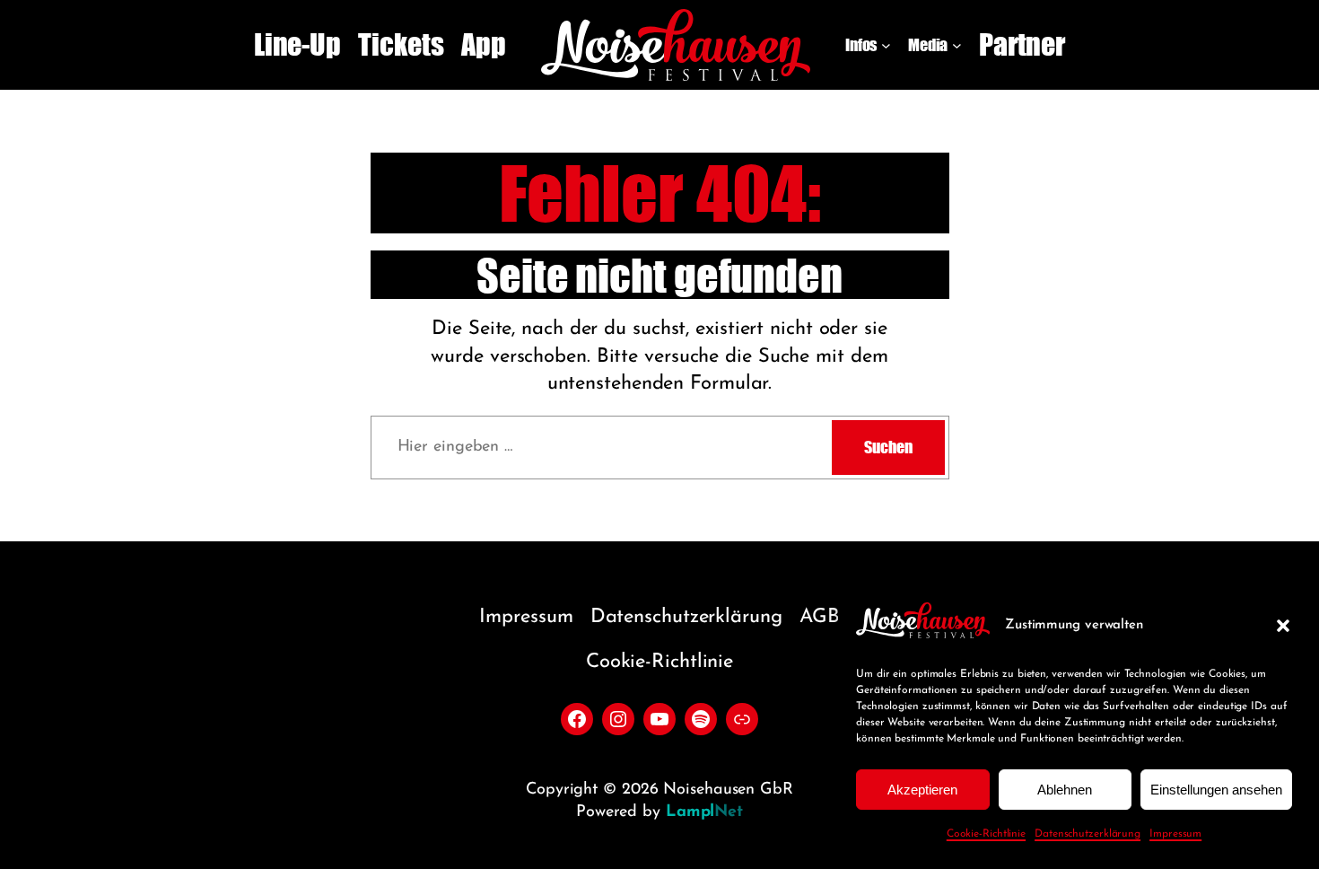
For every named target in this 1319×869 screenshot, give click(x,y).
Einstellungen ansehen (1216, 789)
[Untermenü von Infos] (886, 45)
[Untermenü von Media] (957, 45)
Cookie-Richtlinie (986, 834)
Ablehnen (1064, 789)
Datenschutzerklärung (1087, 834)
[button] (1283, 626)
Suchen (888, 447)
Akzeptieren (922, 789)
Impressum (1175, 834)
